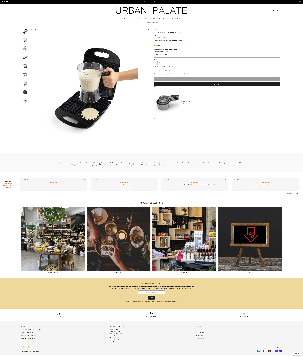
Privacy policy (199, 332)
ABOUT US (174, 18)
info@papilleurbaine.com (28, 332)
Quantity (156, 59)
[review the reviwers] (84, 180)
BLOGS (165, 18)
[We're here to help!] (151, 314)
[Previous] (31, 30)
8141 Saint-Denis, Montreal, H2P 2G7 (31, 329)
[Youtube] (7, 2)
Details (157, 2)
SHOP (125, 18)
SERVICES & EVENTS (152, 18)
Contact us (157, 119)
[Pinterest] (4, 2)
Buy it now (217, 84)
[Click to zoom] (148, 30)
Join (151, 297)
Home (145, 22)
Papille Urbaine (36, 351)
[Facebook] (0, 2)
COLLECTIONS (137, 18)
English (299, 2)
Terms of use (199, 335)
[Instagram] (3, 2)
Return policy (199, 330)
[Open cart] (281, 10)
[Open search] (274, 10)
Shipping (155, 37)
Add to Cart (217, 79)
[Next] (35, 30)
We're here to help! (151, 316)
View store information (161, 54)
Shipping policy (200, 338)
